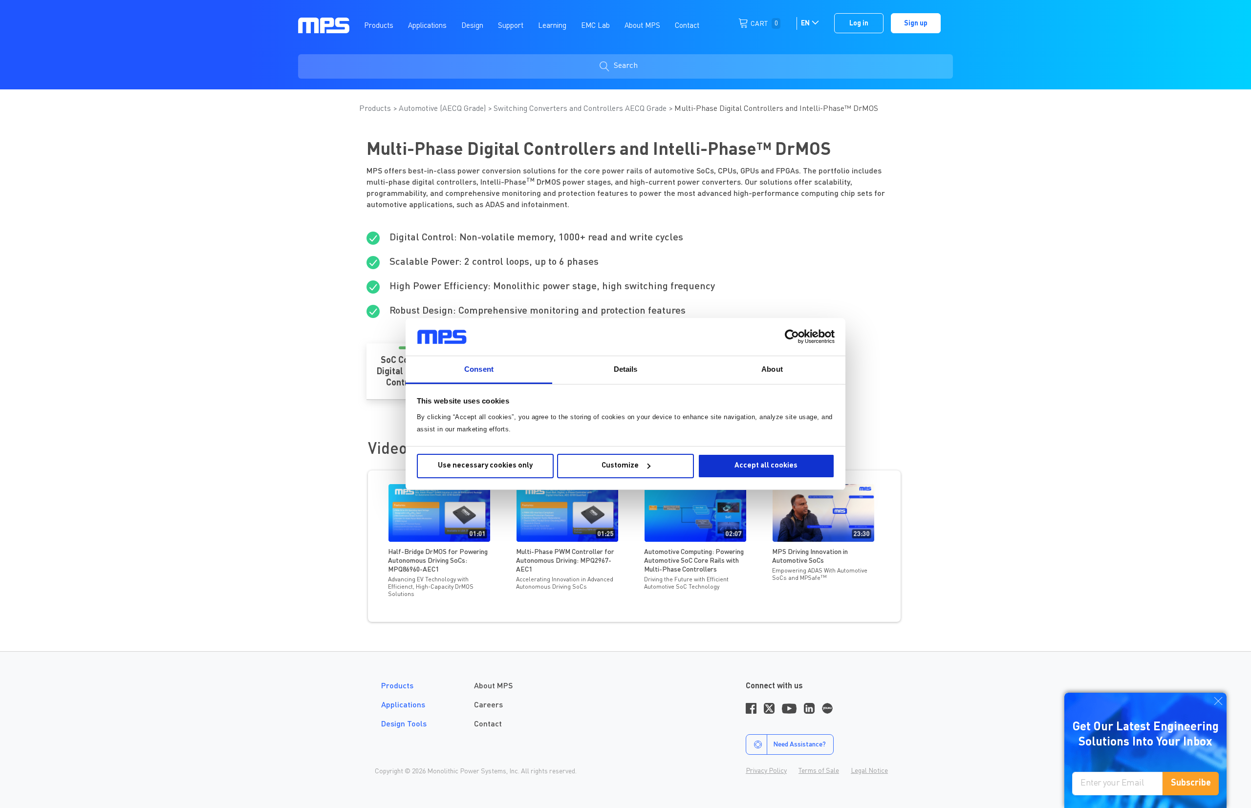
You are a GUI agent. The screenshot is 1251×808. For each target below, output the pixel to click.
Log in (858, 23)
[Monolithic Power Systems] (323, 25)
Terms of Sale (818, 770)
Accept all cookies (766, 465)
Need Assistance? (799, 744)
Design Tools (404, 724)
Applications (403, 705)
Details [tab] (626, 369)
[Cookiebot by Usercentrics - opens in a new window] (792, 336)
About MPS (493, 686)
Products (376, 109)
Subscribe (1191, 783)
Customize (620, 465)
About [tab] (772, 369)
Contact (488, 724)
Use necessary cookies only (485, 465)
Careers (488, 705)
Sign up (915, 23)
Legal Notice (869, 770)
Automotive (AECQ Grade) (443, 109)
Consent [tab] (479, 369)
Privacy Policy (766, 770)
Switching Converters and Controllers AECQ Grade (581, 109)
